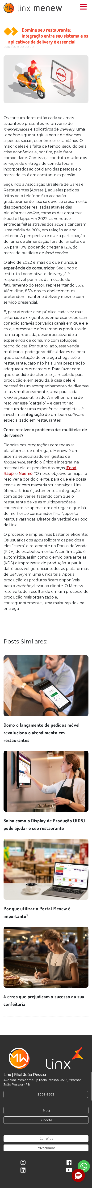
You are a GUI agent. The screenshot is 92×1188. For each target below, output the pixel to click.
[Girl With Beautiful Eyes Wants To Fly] (46, 685)
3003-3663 (46, 1094)
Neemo (26, 473)
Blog (46, 1110)
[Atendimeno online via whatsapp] (84, 1166)
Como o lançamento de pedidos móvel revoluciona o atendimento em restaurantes (42, 732)
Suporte (46, 1120)
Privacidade (46, 1148)
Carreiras (46, 1138)
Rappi (9, 473)
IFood (71, 468)
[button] (78, 1175)
